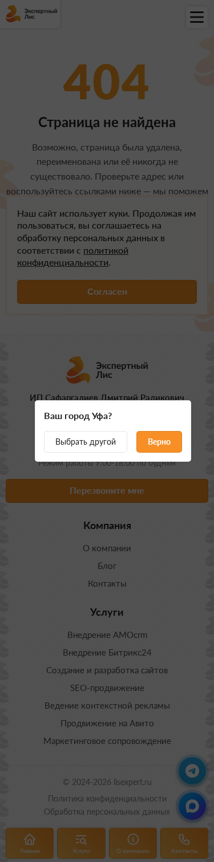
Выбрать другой (85, 441)
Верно (159, 441)
